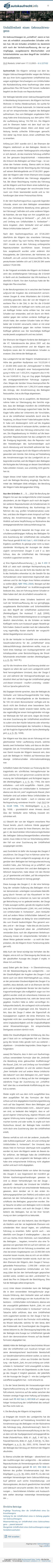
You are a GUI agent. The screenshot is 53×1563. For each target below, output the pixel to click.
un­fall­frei (46, 1546)
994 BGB (42, 1467)
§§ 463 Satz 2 (20, 1399)
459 (35, 540)
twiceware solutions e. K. (32, 1561)
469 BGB (31, 1399)
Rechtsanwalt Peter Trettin (30, 1559)
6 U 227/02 (43, 63)
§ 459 (45, 563)
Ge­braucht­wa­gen (43, 1544)
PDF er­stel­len (13, 1536)
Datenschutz (46, 1561)
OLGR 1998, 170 (15, 806)
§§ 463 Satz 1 (26, 540)
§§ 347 (33, 1467)
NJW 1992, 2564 (25, 583)
